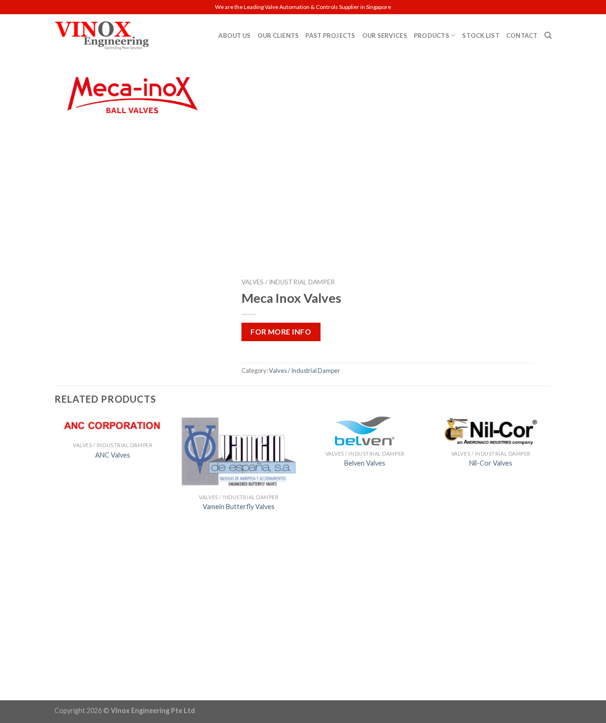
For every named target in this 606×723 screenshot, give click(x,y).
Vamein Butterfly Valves (239, 507)
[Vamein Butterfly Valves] (238, 452)
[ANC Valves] (112, 426)
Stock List (480, 35)
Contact (522, 35)
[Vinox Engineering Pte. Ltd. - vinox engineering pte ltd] (101, 35)
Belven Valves (364, 463)
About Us (234, 35)
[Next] (549, 557)
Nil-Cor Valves (490, 463)
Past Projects (330, 35)
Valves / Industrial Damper (288, 282)
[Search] (548, 35)
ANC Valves (112, 455)
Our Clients (278, 35)
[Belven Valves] (364, 431)
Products (431, 35)
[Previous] (55, 557)
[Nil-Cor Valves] (491, 431)
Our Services (384, 35)
